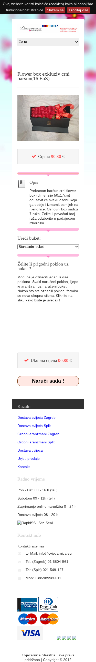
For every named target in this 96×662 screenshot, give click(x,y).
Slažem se (55, 10)
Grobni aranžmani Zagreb (38, 434)
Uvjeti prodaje (28, 458)
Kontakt (23, 467)
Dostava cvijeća (30, 450)
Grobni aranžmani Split (36, 442)
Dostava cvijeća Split (34, 426)
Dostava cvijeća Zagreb (36, 417)
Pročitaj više (78, 10)
